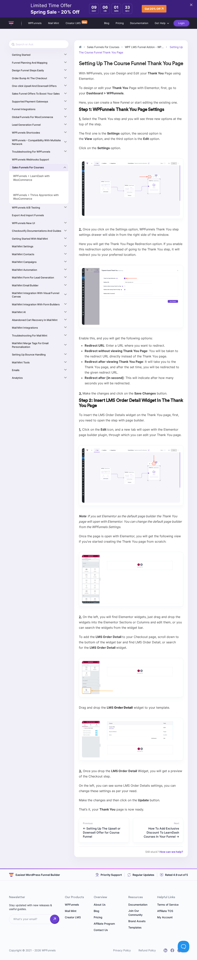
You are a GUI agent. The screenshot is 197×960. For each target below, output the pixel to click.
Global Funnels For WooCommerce (32, 117)
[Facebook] (172, 950)
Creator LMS (73, 23)
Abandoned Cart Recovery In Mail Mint (35, 319)
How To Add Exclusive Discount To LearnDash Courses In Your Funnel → (161, 832)
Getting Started (21, 54)
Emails (15, 370)
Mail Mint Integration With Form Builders (36, 304)
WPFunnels (35, 23)
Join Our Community (135, 912)
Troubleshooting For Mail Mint (29, 335)
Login (181, 23)
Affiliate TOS (165, 911)
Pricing (120, 23)
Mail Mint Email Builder (25, 285)
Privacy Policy (122, 950)
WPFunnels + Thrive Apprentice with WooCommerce (36, 196)
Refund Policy (147, 950)
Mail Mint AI (19, 312)
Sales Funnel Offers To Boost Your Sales (36, 93)
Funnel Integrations (23, 109)
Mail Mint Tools (21, 362)
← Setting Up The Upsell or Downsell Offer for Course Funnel (101, 832)
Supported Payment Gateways (30, 101)
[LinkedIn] (165, 950)
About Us (100, 904)
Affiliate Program (104, 923)
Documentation (139, 23)
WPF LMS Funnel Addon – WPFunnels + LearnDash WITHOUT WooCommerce (38, 187)
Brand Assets (137, 921)
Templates (135, 927)
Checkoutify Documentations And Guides (36, 230)
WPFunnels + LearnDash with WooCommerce (31, 177)
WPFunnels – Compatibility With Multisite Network (36, 142)
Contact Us (101, 930)
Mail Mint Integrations (25, 327)
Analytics (17, 377)
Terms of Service (168, 904)
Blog (106, 23)
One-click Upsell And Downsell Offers (34, 85)
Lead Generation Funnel (26, 124)
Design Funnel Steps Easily (28, 70)
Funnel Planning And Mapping (29, 62)
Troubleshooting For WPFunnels (31, 151)
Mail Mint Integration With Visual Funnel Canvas (35, 294)
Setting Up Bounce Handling (29, 354)
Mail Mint (53, 23)
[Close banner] (191, 5)
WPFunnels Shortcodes (26, 132)
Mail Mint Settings (22, 246)
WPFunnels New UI (23, 223)
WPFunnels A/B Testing (26, 207)
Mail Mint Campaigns (24, 261)
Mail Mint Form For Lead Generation (33, 277)
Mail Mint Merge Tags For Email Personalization (30, 345)
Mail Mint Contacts (23, 254)
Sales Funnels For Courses (28, 167)
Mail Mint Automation (24, 269)
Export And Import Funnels (28, 215)
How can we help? (171, 851)
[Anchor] (166, 109)
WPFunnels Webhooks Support (30, 159)
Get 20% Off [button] (152, 8)
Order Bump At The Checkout (29, 78)
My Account (165, 917)
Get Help (160, 23)
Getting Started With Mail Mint (30, 238)
